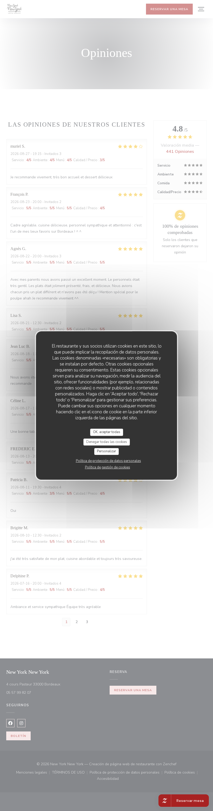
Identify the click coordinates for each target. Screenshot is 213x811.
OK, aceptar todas (106, 432)
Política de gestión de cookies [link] (107, 467)
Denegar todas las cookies (106, 442)
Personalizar (106, 451)
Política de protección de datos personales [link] (108, 461)
